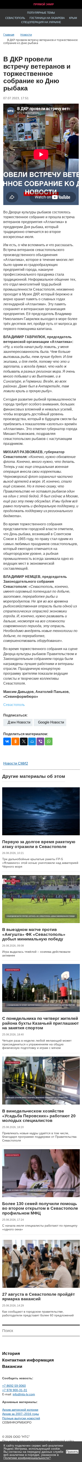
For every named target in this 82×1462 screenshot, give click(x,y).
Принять (72, 1451)
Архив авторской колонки (20, 1409)
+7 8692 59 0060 (14, 1385)
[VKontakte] (7, 741)
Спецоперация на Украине (41, 22)
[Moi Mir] (32, 741)
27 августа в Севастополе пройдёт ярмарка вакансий (38, 1296)
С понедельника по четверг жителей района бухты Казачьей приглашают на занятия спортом (40, 1023)
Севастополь (15, 18)
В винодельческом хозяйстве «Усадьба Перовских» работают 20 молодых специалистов (39, 1116)
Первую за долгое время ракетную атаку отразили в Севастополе (38, 844)
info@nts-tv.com (24, 1394)
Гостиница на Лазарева (47, 18)
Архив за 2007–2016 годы (20, 1414)
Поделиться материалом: (25, 734)
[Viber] (40, 741)
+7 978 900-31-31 (14, 1390)
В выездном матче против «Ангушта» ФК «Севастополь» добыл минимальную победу (33, 934)
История (11, 1353)
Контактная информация (28, 1360)
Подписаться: (15, 715)
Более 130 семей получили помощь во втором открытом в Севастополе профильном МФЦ (40, 1208)
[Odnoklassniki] (15, 741)
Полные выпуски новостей (21, 1418)
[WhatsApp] (48, 741)
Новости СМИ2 (15, 763)
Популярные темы (41, 12)
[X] (24, 741)
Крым (73, 18)
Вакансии (12, 1366)
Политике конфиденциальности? (27, 1458)
